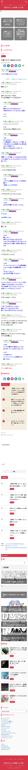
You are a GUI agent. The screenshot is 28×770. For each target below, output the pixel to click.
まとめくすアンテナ (6, 737)
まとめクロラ (4, 720)
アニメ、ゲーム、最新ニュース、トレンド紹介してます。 (14, 765)
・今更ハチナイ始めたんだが (18, 79)
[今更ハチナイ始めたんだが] (15, 65)
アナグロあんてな (6, 723)
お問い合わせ (21, 759)
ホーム (5, 759)
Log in (3, 744)
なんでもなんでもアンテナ (8, 733)
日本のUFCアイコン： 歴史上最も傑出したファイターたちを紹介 (18, 649)
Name (3, 464)
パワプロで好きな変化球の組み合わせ (14, 543)
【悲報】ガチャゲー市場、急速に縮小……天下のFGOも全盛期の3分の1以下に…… (18, 497)
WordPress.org (5, 749)
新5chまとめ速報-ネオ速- (14, 7)
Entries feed (4, 746)
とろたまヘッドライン (7, 736)
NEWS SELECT (5, 734)
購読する (6, 555)
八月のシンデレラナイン (8, 434)
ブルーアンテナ (5, 728)
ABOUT (10, 759)
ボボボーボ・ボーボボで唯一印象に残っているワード (17, 423)
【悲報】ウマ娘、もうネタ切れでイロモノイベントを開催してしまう (18, 533)
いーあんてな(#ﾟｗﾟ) (7, 721)
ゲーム (4, 432)
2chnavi (3, 725)
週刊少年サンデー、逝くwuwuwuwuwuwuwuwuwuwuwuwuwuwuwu (16, 547)
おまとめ (3, 729)
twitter (15, 759)
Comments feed (5, 747)
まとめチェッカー (6, 731)
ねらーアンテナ (5, 718)
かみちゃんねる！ (6, 726)
